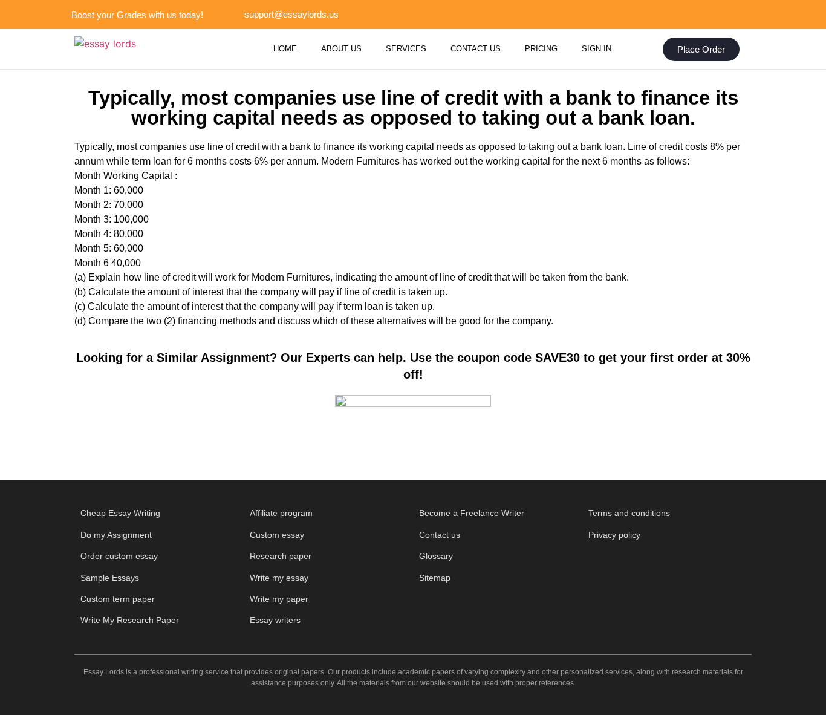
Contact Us (475, 48)
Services (406, 48)
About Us (341, 48)
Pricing (541, 48)
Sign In (596, 48)
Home (285, 48)
